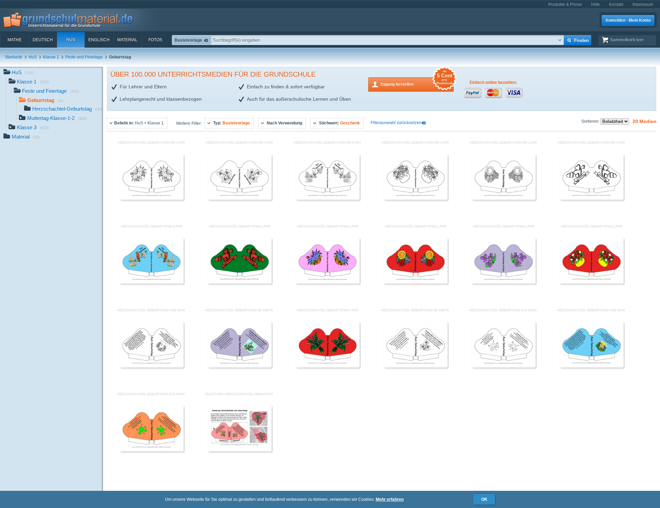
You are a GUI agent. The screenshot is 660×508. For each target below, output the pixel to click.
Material (127, 39)
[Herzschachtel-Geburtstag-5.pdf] (240, 282)
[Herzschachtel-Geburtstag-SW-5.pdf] (592, 198)
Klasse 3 (33, 127)
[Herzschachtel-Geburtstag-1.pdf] (416, 282)
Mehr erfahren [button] (390, 499)
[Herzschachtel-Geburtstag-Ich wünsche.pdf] (152, 450)
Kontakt (616, 4)
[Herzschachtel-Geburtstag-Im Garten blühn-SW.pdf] (416, 366)
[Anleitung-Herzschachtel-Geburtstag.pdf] (240, 450)
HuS (70, 39)
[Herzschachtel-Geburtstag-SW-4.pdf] (152, 198)
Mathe (15, 39)
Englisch (99, 39)
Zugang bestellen (416, 82)
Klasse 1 (51, 57)
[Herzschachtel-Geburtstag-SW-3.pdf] (240, 198)
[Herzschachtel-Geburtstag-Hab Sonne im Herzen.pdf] (592, 366)
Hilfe (595, 4)
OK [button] (484, 499)
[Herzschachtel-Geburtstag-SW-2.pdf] (416, 198)
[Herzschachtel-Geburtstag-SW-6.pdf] (328, 198)
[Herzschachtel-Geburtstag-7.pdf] (328, 366)
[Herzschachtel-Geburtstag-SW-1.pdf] (504, 198)
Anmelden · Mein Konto (628, 20)
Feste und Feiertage (84, 57)
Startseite (13, 57)
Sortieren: (591, 121)
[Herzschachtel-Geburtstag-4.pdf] (328, 282)
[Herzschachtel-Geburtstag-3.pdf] (504, 282)
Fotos (155, 39)
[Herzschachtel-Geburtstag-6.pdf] (152, 282)
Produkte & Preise (565, 4)
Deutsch (43, 39)
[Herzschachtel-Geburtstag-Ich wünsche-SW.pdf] (504, 366)
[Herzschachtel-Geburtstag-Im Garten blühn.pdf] (240, 366)
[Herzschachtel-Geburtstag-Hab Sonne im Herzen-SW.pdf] (152, 366)
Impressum (642, 4)
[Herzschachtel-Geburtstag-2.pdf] (592, 282)
